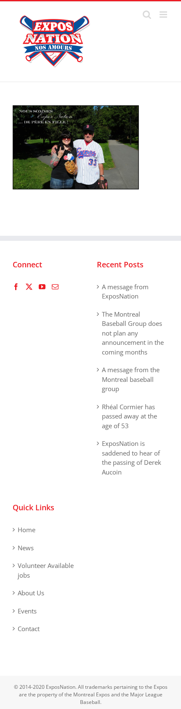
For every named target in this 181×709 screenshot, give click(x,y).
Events (27, 611)
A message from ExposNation (125, 292)
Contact (29, 628)
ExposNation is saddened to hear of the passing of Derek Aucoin (131, 457)
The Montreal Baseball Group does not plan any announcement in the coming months (133, 333)
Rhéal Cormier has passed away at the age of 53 (129, 416)
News (26, 548)
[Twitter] (29, 286)
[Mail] (55, 286)
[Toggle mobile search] (147, 14)
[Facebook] (16, 286)
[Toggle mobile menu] (164, 14)
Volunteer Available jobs (46, 570)
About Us (31, 593)
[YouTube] (42, 286)
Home (26, 529)
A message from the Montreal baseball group (131, 379)
